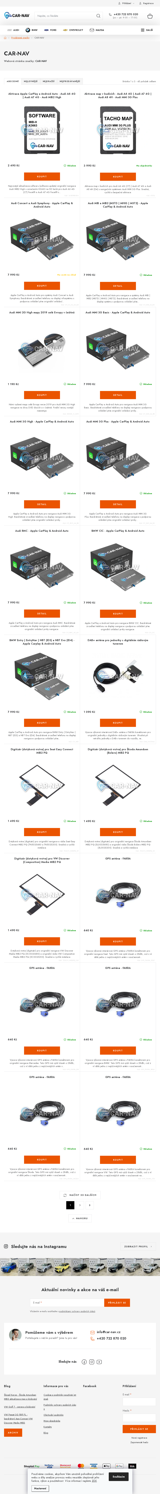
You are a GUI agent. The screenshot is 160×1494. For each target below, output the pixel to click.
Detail (118, 286)
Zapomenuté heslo (139, 1442)
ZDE (94, 1481)
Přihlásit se (117, 1302)
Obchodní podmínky (54, 1415)
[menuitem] (13, 30)
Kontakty (48, 1426)
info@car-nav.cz (109, 1332)
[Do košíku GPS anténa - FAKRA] (118, 941)
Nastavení (40, 1488)
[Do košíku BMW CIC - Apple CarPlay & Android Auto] (118, 614)
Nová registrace (139, 1437)
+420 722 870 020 (125, 14)
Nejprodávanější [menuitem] (70, 81)
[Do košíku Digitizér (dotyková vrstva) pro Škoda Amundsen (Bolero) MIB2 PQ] (118, 832)
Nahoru (82, 1218)
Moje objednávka (52, 1420)
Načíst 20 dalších (83, 1195)
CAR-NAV (41, 61)
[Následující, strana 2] (80, 1205)
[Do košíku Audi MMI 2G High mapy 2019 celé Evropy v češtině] (42, 395)
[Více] (147, 30)
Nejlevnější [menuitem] (31, 81)
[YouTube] (99, 1361)
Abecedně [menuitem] (13, 81)
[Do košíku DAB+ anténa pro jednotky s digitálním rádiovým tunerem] (118, 723)
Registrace (148, 3)
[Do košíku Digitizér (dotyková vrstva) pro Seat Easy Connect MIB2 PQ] (42, 832)
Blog (46, 1432)
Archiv (13, 1432)
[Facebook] (84, 1361)
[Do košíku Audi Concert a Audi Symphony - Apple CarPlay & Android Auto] (42, 286)
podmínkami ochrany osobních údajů (77, 1311)
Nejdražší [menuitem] (49, 81)
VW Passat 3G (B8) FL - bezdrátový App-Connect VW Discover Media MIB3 (18, 1418)
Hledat (98, 16)
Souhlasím (119, 1477)
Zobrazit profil (136, 1246)
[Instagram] (91, 1361)
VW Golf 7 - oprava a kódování (19, 1406)
